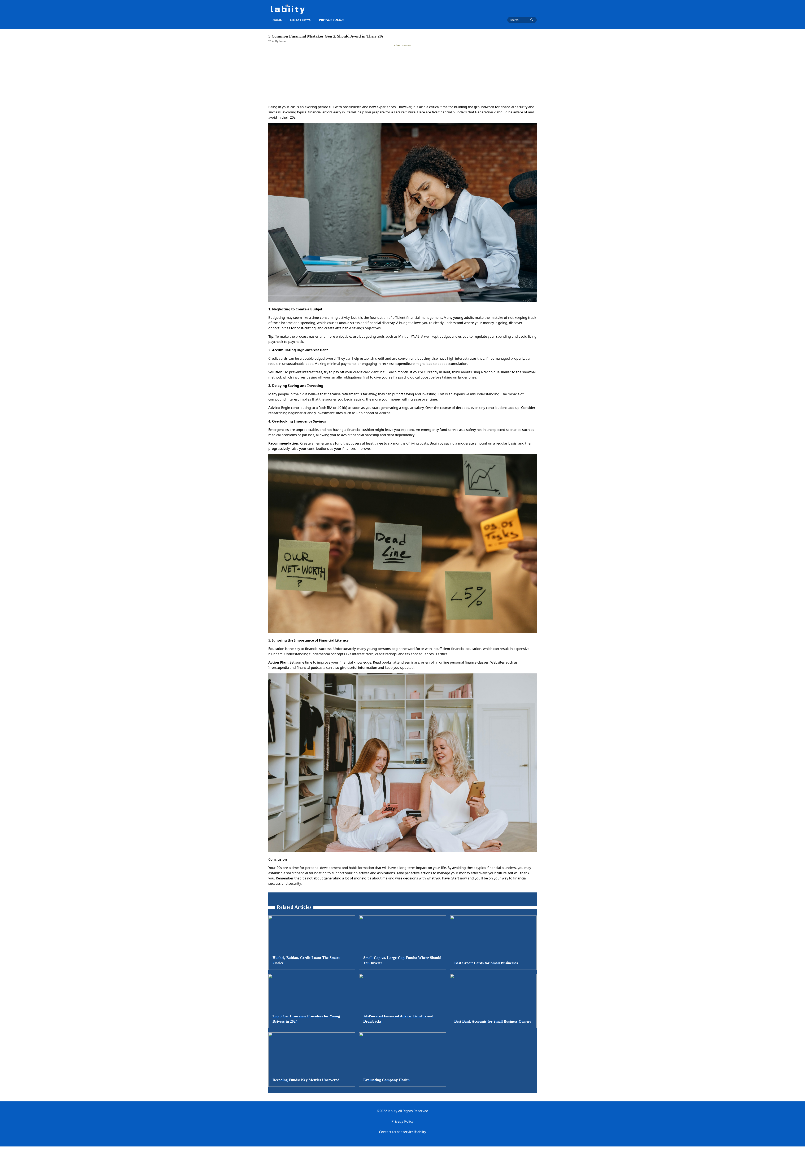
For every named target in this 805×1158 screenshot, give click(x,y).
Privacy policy (331, 19)
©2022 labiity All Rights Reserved (402, 1111)
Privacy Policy (402, 1121)
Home (277, 19)
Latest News (300, 19)
